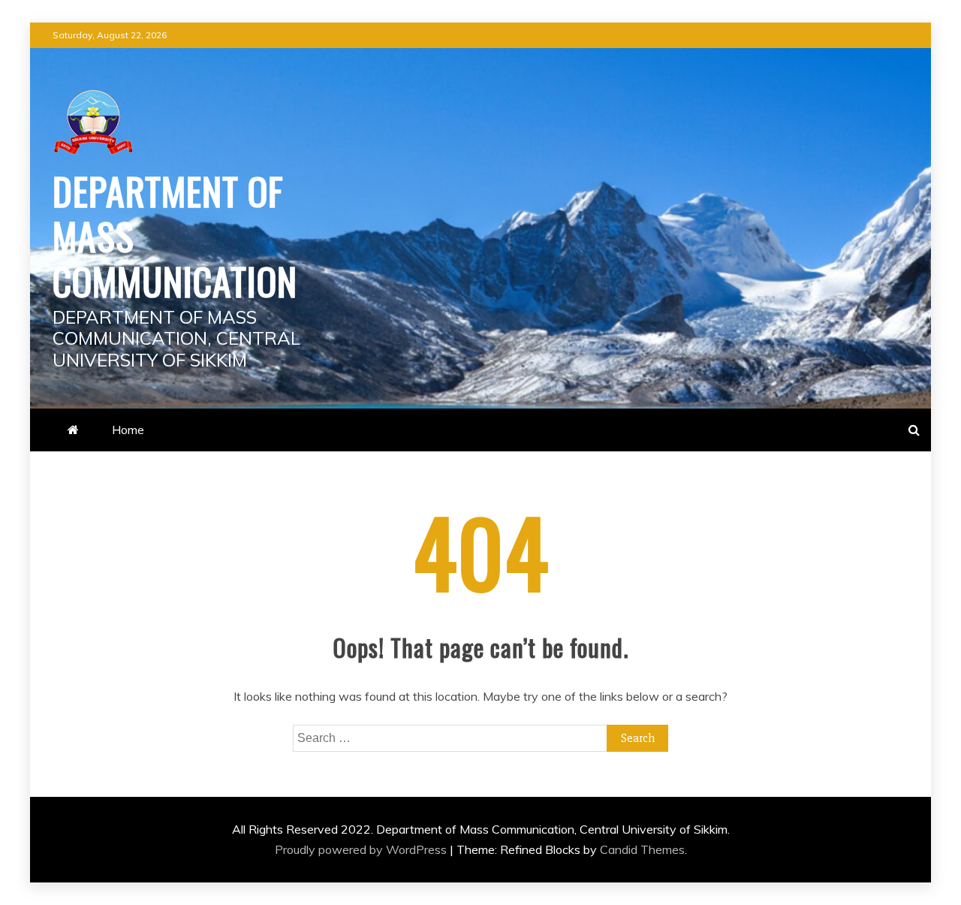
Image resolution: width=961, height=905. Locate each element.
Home (128, 429)
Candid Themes (642, 849)
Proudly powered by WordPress (362, 849)
